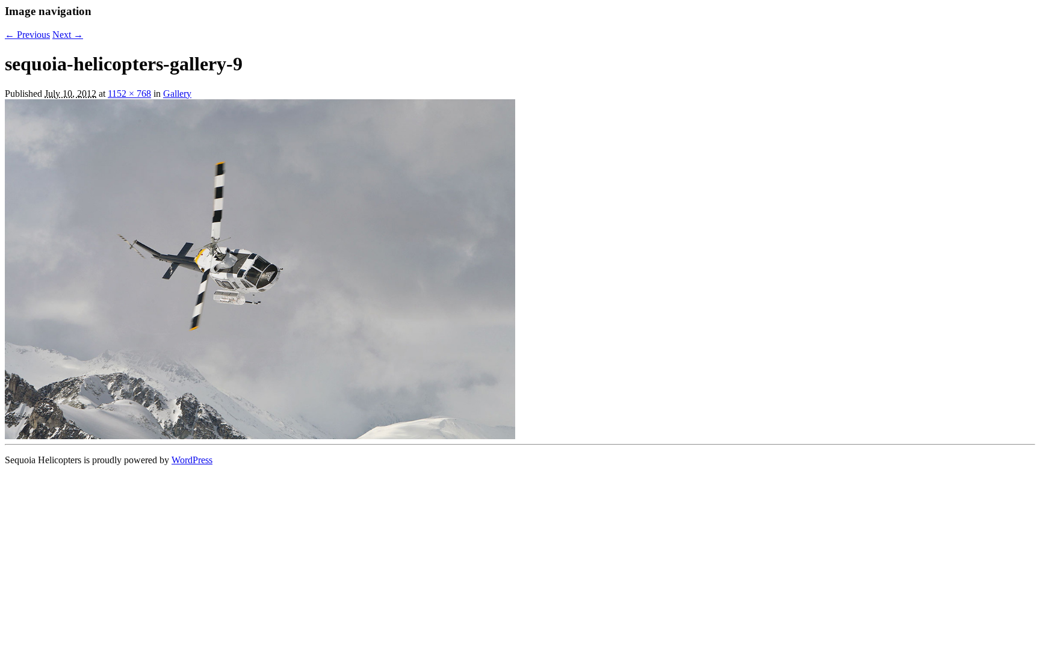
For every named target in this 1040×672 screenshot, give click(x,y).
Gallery (177, 93)
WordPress (192, 460)
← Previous (27, 34)
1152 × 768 (129, 93)
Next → (67, 34)
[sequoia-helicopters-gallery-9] (260, 436)
